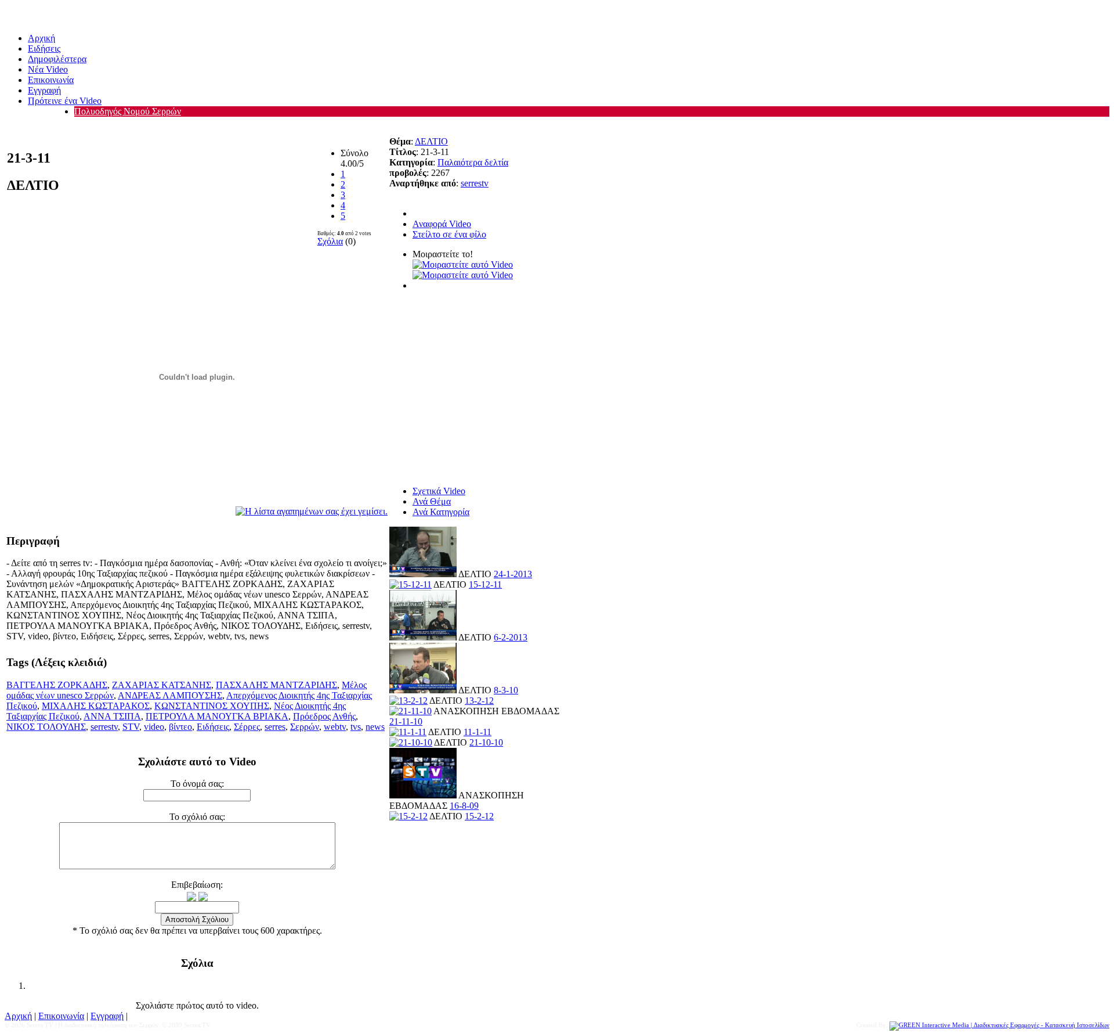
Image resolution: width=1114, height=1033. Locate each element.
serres (275, 727)
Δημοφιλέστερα (57, 59)
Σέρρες (247, 727)
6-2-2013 (510, 637)
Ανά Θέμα (432, 501)
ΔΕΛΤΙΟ (431, 141)
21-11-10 (405, 721)
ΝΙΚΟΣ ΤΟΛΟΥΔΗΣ (46, 727)
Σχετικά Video (439, 491)
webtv (335, 727)
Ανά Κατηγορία (441, 512)
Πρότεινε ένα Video (65, 101)
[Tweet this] (463, 264)
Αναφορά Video (442, 224)
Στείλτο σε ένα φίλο (449, 234)
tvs (355, 727)
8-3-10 (506, 690)
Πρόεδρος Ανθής (324, 716)
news (375, 727)
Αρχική (41, 38)
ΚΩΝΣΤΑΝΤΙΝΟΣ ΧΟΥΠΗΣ (211, 706)
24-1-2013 (513, 574)
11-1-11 (477, 732)
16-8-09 (464, 806)
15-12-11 (485, 584)
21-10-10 (486, 742)
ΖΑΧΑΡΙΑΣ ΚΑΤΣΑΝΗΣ (161, 685)
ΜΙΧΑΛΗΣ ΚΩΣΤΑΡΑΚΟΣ (96, 706)
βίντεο (180, 727)
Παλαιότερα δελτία (472, 162)
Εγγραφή (44, 90)
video (154, 727)
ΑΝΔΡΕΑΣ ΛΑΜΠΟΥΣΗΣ (170, 695)
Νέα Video (48, 69)
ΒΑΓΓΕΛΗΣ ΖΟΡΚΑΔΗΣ (56, 685)
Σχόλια (330, 241)
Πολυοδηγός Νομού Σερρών (127, 111)
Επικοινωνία (51, 80)
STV (130, 727)
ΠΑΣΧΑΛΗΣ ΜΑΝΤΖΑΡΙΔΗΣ (276, 685)
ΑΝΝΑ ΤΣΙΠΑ (112, 716)
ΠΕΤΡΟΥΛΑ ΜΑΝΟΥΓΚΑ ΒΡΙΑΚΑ (217, 716)
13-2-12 (479, 701)
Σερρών (304, 727)
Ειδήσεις (44, 48)
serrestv (104, 727)
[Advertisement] (477, 383)
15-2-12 (479, 816)
